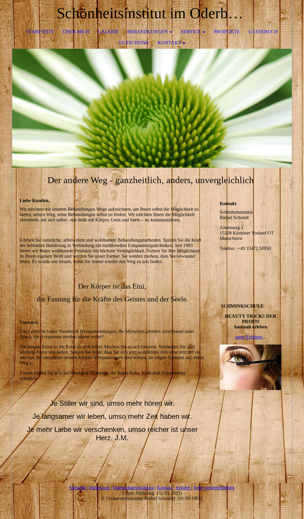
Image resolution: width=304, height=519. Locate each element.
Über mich (76, 31)
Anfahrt (183, 487)
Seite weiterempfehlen (214, 487)
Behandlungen (147, 31)
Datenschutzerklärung (134, 487)
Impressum (100, 487)
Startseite (40, 31)
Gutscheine (133, 42)
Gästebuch (263, 31)
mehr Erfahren (248, 336)
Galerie (108, 31)
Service (191, 31)
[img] (152, 108)
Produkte (227, 31)
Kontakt (169, 42)
